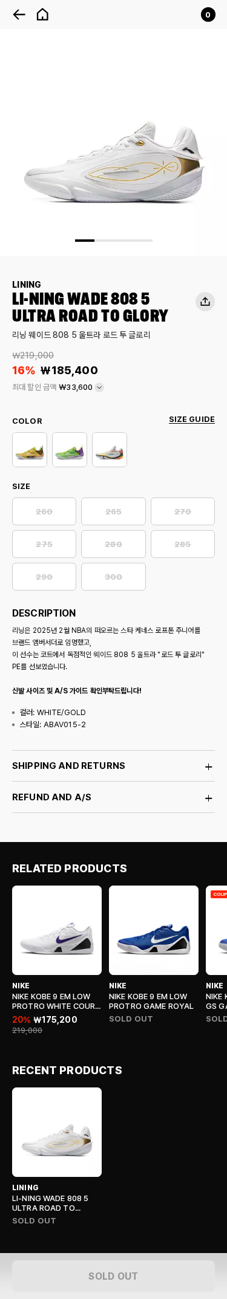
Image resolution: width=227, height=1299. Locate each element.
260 (44, 511)
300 (113, 576)
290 (44, 576)
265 (113, 511)
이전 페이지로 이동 (19, 14)
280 (113, 544)
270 (182, 511)
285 (182, 544)
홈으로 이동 (42, 14)
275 (44, 544)
